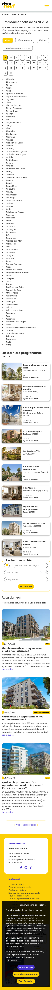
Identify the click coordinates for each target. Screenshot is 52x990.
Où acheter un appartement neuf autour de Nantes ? (23, 718)
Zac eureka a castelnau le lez (35, 366)
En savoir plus (26, 967)
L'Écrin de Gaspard (32, 431)
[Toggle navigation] (46, 5)
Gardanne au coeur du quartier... (34, 388)
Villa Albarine (30, 488)
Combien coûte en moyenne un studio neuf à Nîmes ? (22, 649)
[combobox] (26, 572)
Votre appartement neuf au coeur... (36, 409)
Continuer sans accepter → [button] (33, 905)
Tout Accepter (25, 981)
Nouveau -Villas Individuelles (31, 468)
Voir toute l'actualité (26, 825)
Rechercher (26, 586)
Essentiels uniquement (26, 974)
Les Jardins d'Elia (31, 451)
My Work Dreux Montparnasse (30, 508)
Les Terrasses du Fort (34, 523)
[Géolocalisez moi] (7, 565)
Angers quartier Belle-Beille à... (34, 543)
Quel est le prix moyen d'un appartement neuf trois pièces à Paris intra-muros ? (22, 785)
